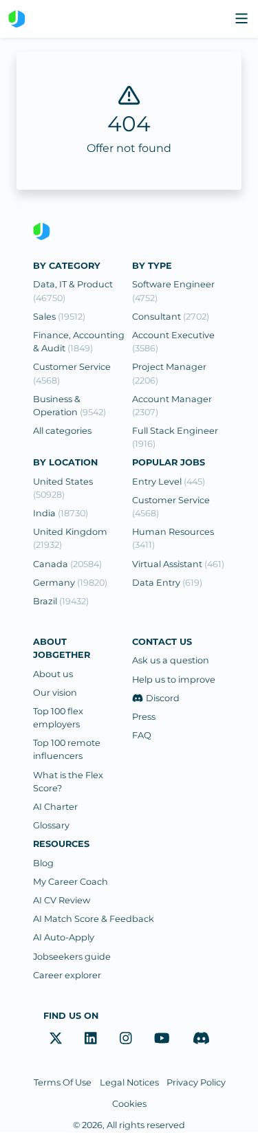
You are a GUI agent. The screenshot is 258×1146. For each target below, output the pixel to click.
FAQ (141, 735)
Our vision (55, 692)
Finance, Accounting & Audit (79, 341)
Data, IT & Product (73, 290)
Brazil (61, 601)
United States (63, 488)
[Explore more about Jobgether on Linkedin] (91, 1038)
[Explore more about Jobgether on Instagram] (126, 1038)
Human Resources (173, 538)
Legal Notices (129, 1082)
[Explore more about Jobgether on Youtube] (162, 1038)
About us (53, 674)
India (60, 513)
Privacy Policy (195, 1082)
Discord (163, 698)
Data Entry (167, 582)
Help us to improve (173, 679)
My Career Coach (70, 882)
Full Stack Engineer (175, 437)
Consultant (170, 316)
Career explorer (67, 975)
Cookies (129, 1104)
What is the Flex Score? (68, 781)
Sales (59, 316)
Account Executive (173, 341)
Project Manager (169, 373)
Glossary (51, 825)
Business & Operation (69, 405)
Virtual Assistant (178, 564)
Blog (43, 863)
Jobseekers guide (72, 956)
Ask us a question (170, 660)
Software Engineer (173, 290)
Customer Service (72, 373)
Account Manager (172, 405)
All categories (62, 431)
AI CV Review (61, 900)
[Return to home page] (16, 18)
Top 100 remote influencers (66, 749)
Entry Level (168, 481)
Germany (70, 582)
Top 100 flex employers (58, 717)
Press (143, 717)
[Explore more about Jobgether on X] (56, 1038)
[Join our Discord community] (201, 1038)
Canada (67, 564)
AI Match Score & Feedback (93, 919)
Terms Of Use (63, 1082)
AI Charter (55, 807)
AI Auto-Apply (63, 937)
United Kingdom (70, 538)
